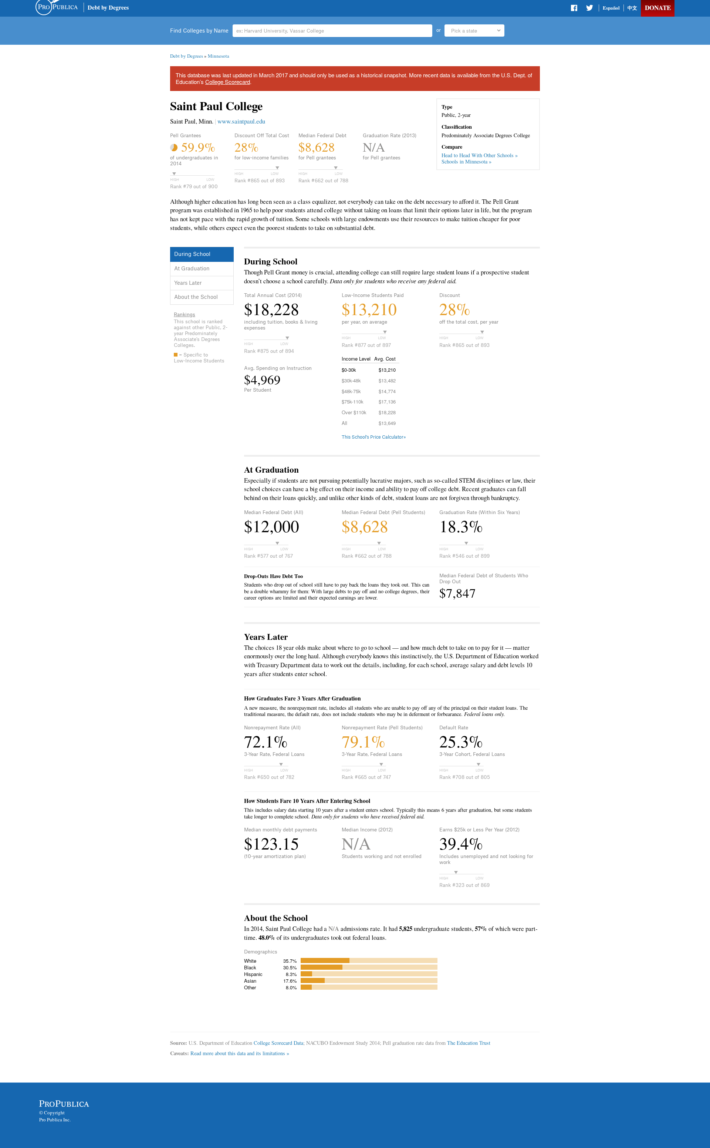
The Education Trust (468, 1042)
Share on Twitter (589, 9)
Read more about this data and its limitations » (239, 1053)
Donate (658, 7)
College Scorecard (227, 81)
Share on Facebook (574, 9)
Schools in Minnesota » (466, 161)
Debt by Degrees (108, 7)
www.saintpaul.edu (241, 121)
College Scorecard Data (278, 1042)
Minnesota (218, 56)
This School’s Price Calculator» (374, 437)
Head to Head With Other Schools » (480, 155)
